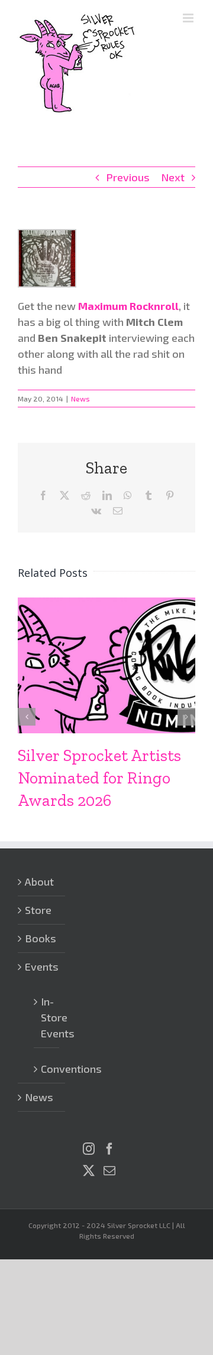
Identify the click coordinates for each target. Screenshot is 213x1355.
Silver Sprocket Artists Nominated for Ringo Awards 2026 (99, 778)
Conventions (47, 1068)
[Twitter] (89, 1171)
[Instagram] (89, 1149)
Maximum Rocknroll (128, 305)
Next (173, 177)
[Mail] (109, 1171)
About (39, 881)
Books (40, 938)
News (80, 398)
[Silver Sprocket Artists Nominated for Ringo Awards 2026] (106, 603)
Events (42, 966)
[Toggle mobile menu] (189, 18)
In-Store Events (47, 1017)
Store (38, 909)
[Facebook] (109, 1149)
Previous (128, 177)
